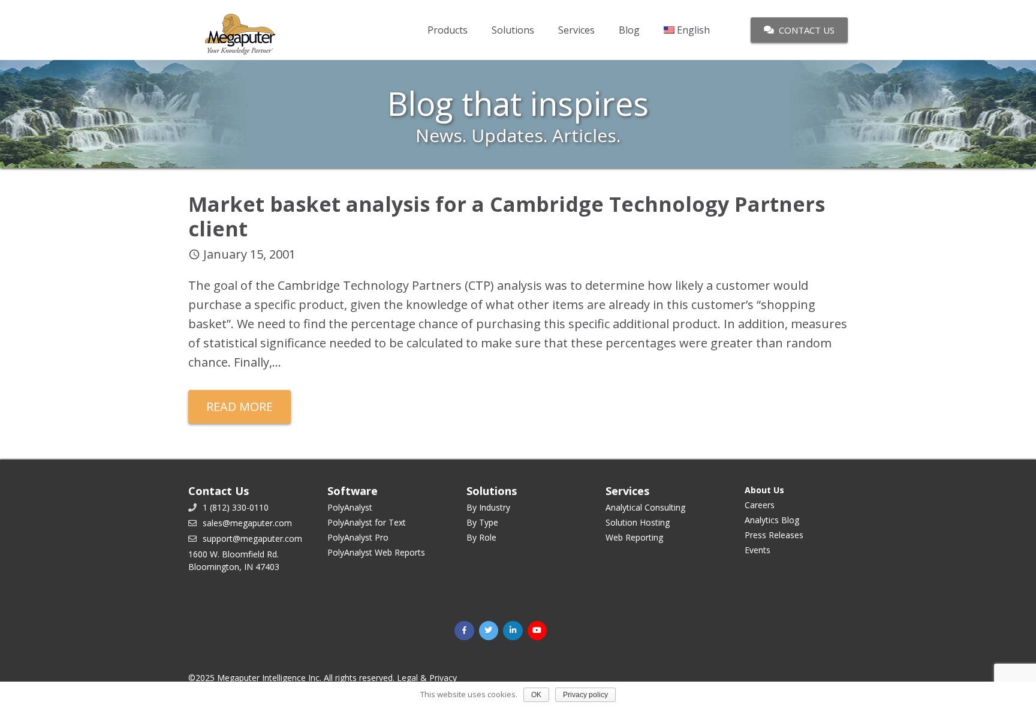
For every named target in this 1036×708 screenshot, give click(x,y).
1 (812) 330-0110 (236, 507)
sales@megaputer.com (247, 523)
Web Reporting (634, 537)
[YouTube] (537, 631)
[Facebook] (464, 631)
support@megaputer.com (252, 538)
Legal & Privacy (427, 677)
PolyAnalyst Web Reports (376, 552)
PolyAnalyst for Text (366, 522)
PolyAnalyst (349, 507)
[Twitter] (489, 631)
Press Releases (774, 535)
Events (757, 550)
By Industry (488, 507)
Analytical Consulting (645, 507)
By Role (481, 537)
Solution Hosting (638, 522)
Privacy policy (585, 695)
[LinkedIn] (513, 631)
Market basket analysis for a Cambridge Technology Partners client (506, 216)
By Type (482, 522)
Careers (760, 505)
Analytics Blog (772, 520)
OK (536, 695)
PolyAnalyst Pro (358, 537)
